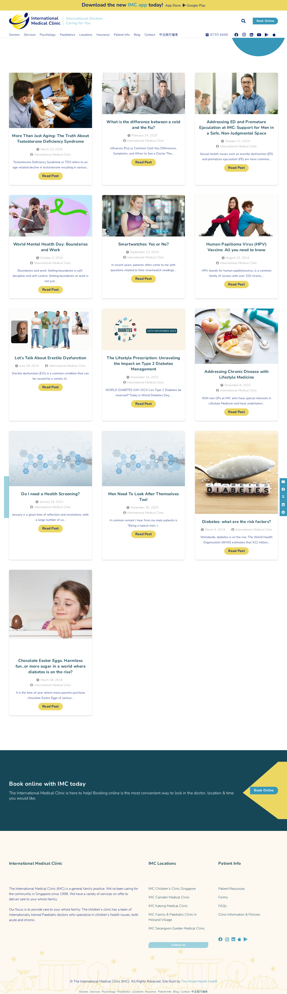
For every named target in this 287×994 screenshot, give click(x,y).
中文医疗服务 (199, 992)
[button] (243, 21)
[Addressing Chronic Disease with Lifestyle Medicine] (236, 336)
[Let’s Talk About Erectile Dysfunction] (50, 329)
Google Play (195, 5)
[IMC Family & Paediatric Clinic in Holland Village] (178, 917)
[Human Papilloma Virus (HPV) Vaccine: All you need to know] (236, 215)
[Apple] (274, 34)
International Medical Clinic (52, 154)
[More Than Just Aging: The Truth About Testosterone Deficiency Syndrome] (50, 100)
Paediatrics (123, 992)
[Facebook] (236, 34)
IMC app (137, 4)
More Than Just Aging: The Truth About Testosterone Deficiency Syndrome (50, 138)
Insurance (150, 992)
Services (95, 992)
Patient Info (164, 992)
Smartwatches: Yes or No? (143, 244)
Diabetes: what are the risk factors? (236, 521)
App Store (173, 5)
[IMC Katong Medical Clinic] (178, 906)
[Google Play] (266, 34)
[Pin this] (283, 512)
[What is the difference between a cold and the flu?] (143, 93)
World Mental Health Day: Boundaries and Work (50, 247)
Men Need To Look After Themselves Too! (143, 496)
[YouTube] (259, 34)
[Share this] (283, 489)
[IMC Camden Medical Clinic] (178, 897)
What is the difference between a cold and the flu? (143, 124)
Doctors (83, 992)
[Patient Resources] (248, 888)
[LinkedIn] (251, 34)
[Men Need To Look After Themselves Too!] (143, 458)
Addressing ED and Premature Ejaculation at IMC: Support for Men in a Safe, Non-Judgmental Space (236, 127)
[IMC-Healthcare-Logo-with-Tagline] (56, 21)
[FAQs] (248, 906)
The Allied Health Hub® (199, 981)
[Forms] (248, 897)
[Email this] (283, 482)
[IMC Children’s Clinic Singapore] (178, 888)
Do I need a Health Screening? (50, 494)
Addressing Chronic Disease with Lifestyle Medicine (236, 374)
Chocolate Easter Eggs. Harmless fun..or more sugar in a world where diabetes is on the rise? (51, 666)
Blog (176, 992)
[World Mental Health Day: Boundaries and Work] (50, 215)
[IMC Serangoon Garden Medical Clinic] (178, 928)
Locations (137, 992)
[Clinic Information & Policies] (248, 914)
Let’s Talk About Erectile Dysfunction (50, 358)
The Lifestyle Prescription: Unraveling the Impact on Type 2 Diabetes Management (143, 363)
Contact (185, 992)
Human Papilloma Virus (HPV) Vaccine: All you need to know (236, 247)
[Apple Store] (239, 939)
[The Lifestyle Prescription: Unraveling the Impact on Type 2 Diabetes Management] (143, 329)
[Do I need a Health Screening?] (50, 458)
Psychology (109, 992)
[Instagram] (244, 34)
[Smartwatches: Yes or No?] (143, 215)
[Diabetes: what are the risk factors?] (236, 472)
